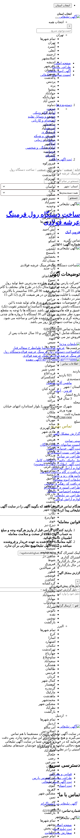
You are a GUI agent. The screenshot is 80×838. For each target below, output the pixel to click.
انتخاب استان (62, 5)
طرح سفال (28, 348)
